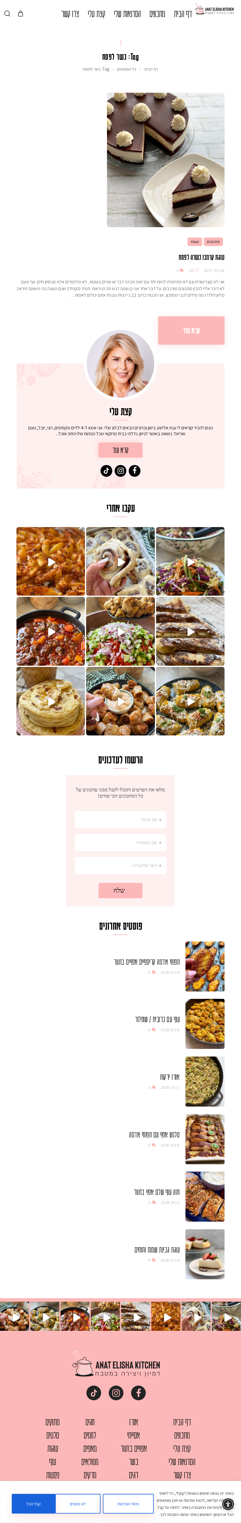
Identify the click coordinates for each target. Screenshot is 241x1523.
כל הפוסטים (126, 69)
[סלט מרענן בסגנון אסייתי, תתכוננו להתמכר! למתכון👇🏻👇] (190, 561)
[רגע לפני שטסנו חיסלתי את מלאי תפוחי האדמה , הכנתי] (50, 561)
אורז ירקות (170, 1076)
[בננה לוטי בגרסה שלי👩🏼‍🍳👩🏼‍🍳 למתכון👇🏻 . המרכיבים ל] (190, 631)
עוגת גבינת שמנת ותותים (157, 1249)
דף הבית (151, 69)
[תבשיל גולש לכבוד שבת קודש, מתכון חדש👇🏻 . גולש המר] (50, 631)
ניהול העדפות (128, 1504)
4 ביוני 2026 (170, 1260)
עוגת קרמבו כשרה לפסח (202, 257)
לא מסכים (78, 1504)
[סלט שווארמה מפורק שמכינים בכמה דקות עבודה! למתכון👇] (120, 631)
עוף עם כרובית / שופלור (157, 1019)
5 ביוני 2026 (170, 1202)
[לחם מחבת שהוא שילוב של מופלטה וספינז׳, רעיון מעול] (50, 701)
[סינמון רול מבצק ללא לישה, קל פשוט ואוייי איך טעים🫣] (120, 561)
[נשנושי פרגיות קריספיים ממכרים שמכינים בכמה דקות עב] (120, 701)
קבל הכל (33, 1504)
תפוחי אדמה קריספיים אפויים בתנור (147, 961)
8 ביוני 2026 (170, 1029)
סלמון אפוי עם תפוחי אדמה (154, 1134)
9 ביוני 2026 (170, 972)
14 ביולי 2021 (214, 270)
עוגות (195, 241)
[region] (120, 1502)
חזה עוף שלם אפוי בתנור (157, 1191)
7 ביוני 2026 (170, 1087)
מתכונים (213, 241)
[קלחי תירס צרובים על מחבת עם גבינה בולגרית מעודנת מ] (190, 701)
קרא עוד (191, 330)
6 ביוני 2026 (170, 1145)
